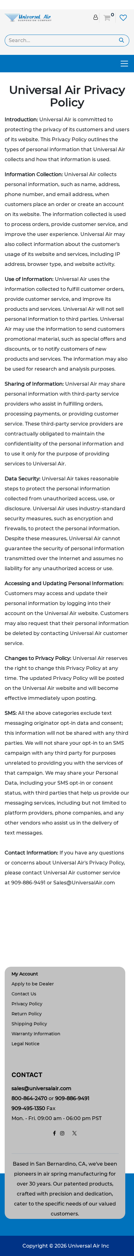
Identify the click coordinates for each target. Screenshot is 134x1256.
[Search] (121, 40)
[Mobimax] (28, 17)
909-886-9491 (72, 1098)
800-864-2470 (29, 1098)
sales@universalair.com (41, 1088)
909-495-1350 (28, 1108)
